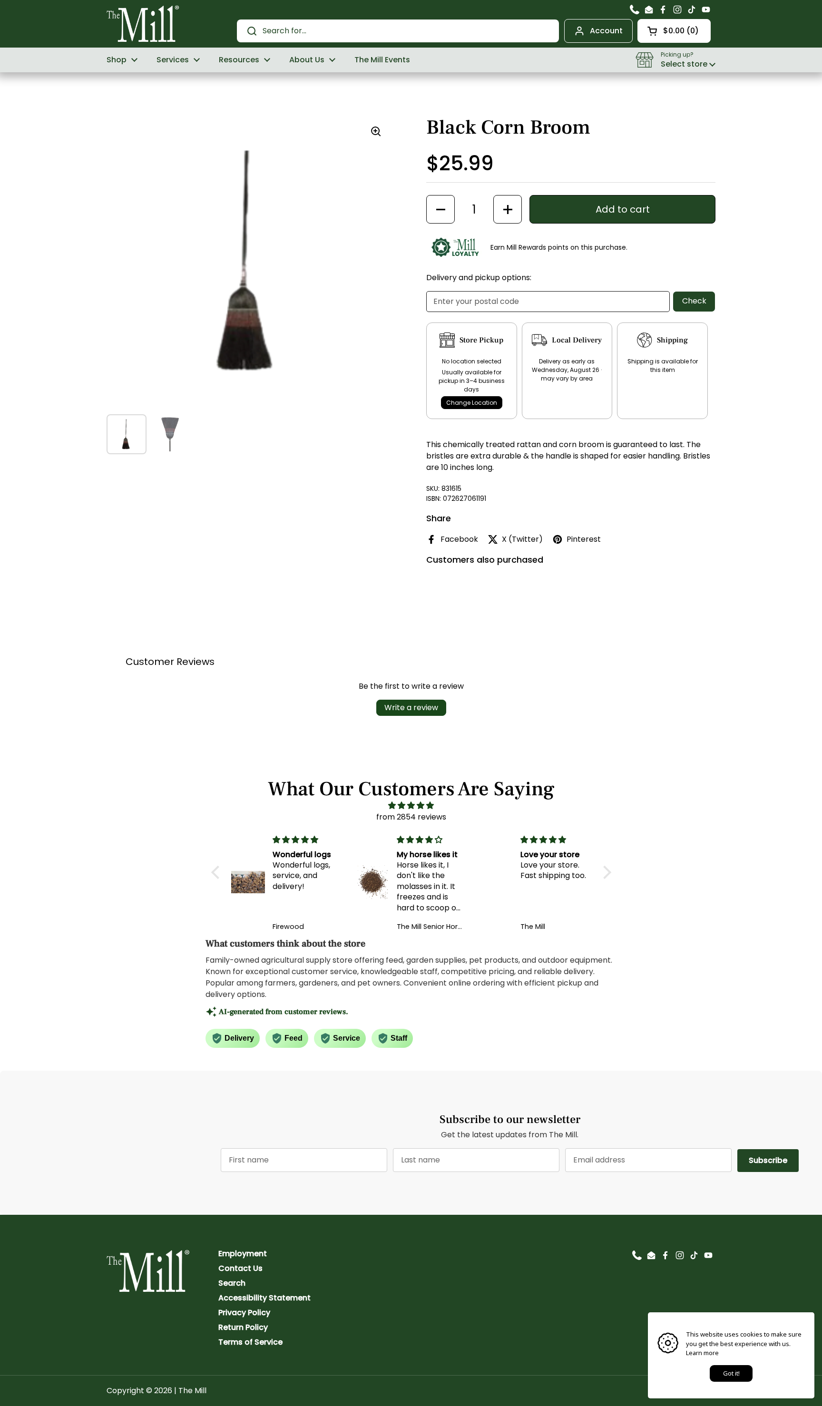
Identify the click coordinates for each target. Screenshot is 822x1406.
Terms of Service (250, 1342)
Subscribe (774, 1160)
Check (694, 300)
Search (231, 1283)
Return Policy (243, 1327)
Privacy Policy (244, 1312)
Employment (242, 1253)
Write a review (411, 707)
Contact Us (240, 1268)
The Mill (192, 1390)
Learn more (702, 1352)
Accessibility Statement (264, 1297)
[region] (249, 261)
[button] (674, 31)
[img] (411, 805)
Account (606, 30)
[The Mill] (143, 23)
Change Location (471, 403)
